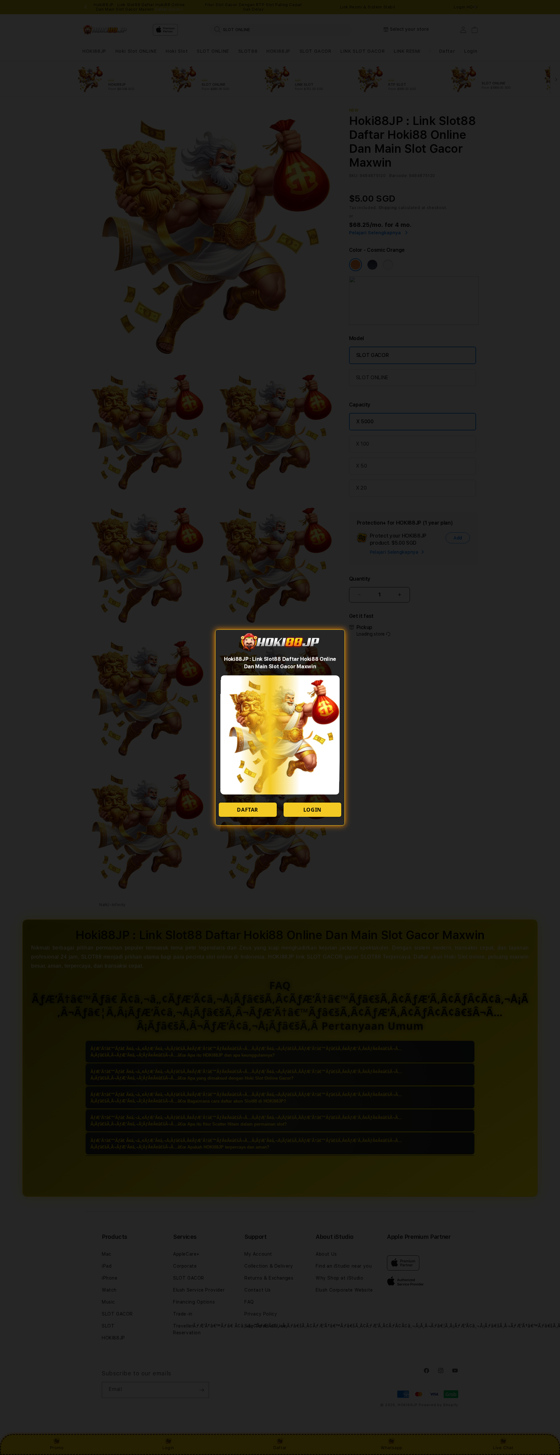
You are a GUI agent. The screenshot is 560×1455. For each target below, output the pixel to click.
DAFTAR (247, 809)
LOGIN (312, 809)
